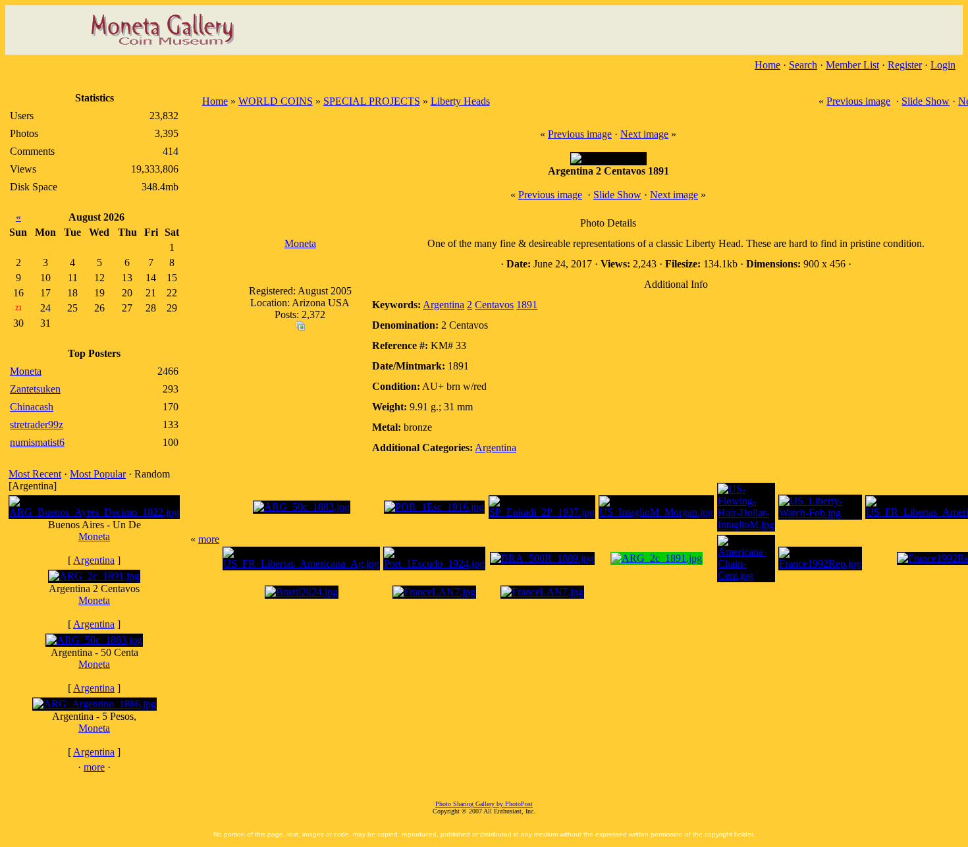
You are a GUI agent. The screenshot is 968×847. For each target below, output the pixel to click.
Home (767, 64)
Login (942, 64)
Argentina (94, 560)
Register (905, 64)
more (94, 767)
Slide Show (925, 101)
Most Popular (98, 473)
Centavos (494, 304)
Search (803, 64)
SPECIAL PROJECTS (371, 101)
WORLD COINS (275, 101)
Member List (852, 64)
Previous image (858, 101)
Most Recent (35, 473)
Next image (644, 134)
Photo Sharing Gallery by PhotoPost (484, 803)
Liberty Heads (460, 101)
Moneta (94, 536)
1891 (526, 304)
